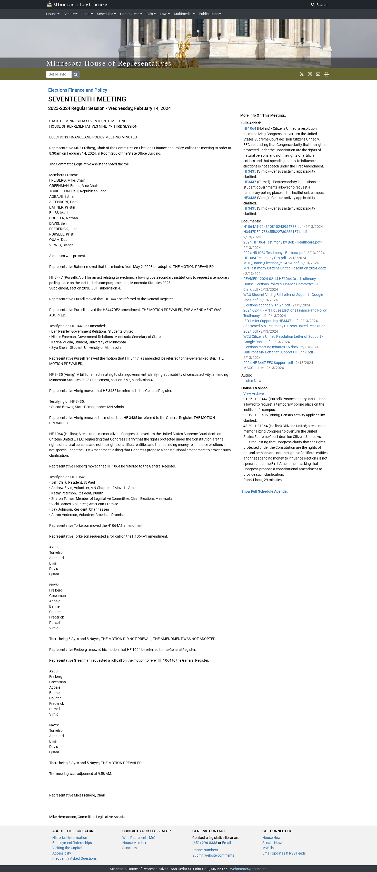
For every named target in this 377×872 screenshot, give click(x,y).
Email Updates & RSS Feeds (284, 853)
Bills (149, 14)
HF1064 (250, 128)
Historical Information (69, 838)
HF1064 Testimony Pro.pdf (265, 258)
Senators (129, 848)
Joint (86, 14)
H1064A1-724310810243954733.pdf (273, 226)
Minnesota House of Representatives (109, 63)
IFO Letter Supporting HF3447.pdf (271, 321)
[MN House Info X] (301, 74)
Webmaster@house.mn (248, 869)
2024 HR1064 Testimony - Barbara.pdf (274, 253)
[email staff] (318, 74)
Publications (209, 14)
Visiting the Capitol (67, 848)
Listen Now (252, 381)
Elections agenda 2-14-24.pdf (267, 305)
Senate (69, 14)
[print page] (326, 74)
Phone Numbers (205, 850)
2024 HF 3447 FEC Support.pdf (268, 363)
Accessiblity (61, 853)
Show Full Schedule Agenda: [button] (264, 491)
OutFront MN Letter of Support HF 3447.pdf (278, 352)
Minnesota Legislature (80, 4)
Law (163, 14)
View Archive (253, 393)
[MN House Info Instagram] (310, 74)
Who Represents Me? (139, 838)
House (51, 14)
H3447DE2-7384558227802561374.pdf (275, 232)
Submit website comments (213, 855)
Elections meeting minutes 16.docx (271, 347)
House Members (135, 843)
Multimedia (183, 14)
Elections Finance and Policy (77, 90)
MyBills (268, 848)
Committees (129, 14)
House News (272, 838)
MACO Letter (254, 368)
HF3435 (250, 171)
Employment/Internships (72, 843)
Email (226, 843)
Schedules (105, 14)
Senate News (272, 843)
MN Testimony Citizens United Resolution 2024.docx (284, 268)
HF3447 (250, 182)
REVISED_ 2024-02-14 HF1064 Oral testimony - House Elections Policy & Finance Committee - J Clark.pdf (280, 284)
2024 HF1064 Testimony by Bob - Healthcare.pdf (282, 242)
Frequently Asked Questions (74, 858)
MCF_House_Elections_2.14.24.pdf (271, 263)
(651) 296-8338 (204, 843)
